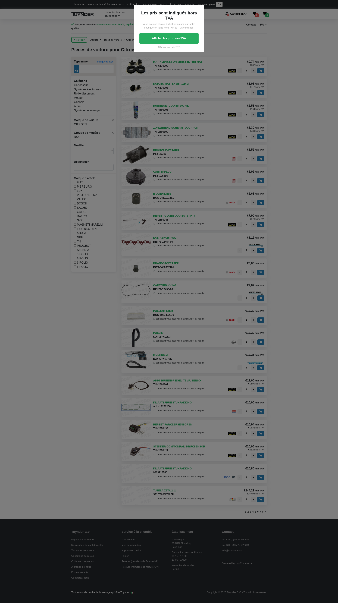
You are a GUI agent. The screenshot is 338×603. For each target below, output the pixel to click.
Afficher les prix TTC (169, 47)
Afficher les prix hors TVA (169, 38)
